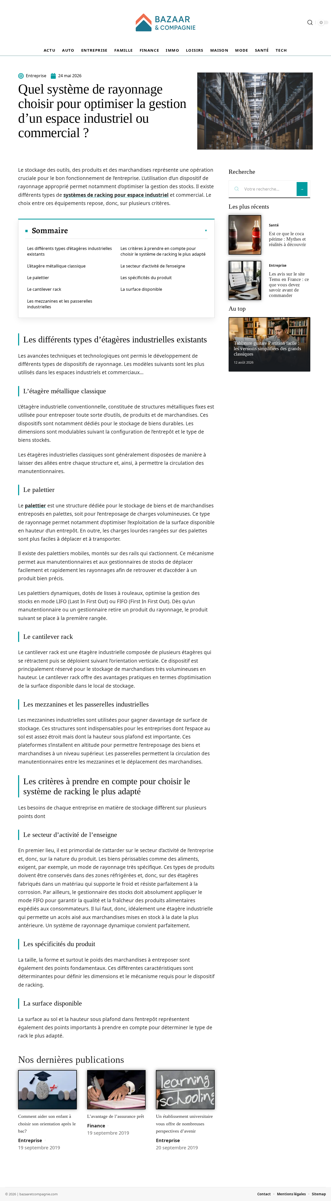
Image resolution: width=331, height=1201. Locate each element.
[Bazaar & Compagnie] (165, 22)
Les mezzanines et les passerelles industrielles (59, 304)
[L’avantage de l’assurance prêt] (116, 1089)
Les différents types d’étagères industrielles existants (69, 251)
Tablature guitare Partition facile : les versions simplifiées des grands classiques (267, 348)
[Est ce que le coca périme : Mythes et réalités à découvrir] (245, 234)
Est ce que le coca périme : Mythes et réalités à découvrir (287, 239)
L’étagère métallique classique (56, 266)
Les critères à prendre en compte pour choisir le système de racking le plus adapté (163, 251)
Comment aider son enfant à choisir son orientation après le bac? (47, 1124)
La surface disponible (141, 289)
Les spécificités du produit (146, 277)
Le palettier (38, 277)
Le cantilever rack (44, 289)
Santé (274, 225)
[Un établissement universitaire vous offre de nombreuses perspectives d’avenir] (185, 1089)
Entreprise (30, 1140)
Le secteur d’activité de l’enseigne (153, 266)
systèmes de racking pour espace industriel (116, 195)
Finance (96, 1125)
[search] (310, 22)
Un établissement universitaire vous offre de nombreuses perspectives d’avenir (184, 1124)
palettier (35, 505)
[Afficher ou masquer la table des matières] (138, 230)
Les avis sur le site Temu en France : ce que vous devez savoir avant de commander (289, 284)
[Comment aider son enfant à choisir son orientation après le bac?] (47, 1089)
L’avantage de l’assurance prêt (115, 1116)
